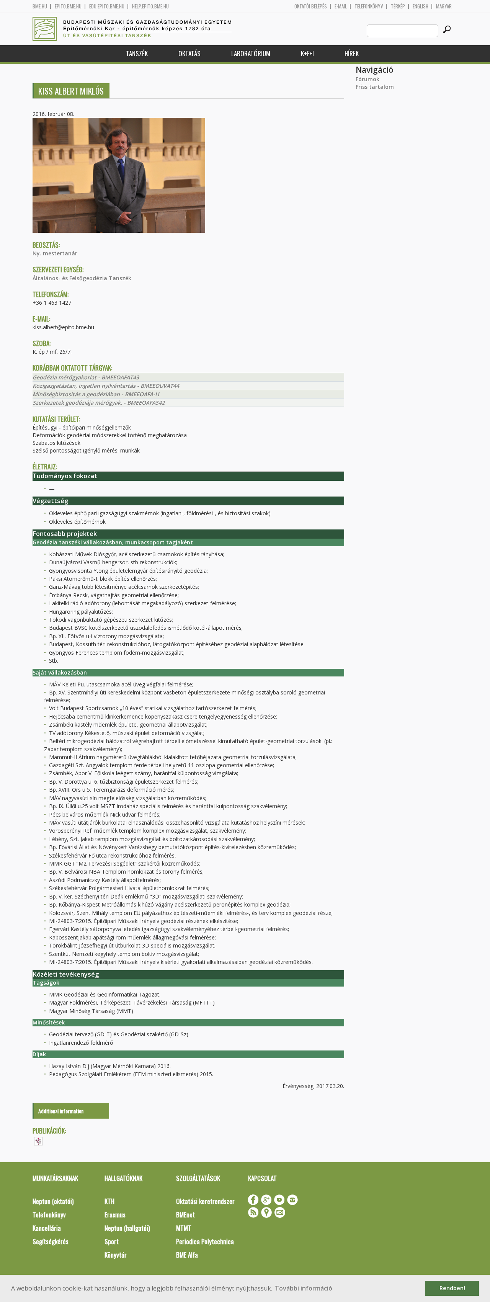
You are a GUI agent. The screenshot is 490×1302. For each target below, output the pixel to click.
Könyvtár (116, 1255)
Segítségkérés (51, 1241)
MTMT (183, 1228)
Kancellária (47, 1228)
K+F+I (307, 53)
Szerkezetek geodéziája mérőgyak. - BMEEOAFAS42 (99, 402)
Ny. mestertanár (55, 253)
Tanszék (137, 53)
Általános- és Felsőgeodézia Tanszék (82, 278)
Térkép (398, 6)
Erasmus (115, 1214)
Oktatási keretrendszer (205, 1201)
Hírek (352, 53)
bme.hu (40, 6)
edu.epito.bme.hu (106, 6)
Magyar (444, 6)
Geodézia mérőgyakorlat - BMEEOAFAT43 (86, 377)
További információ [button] (303, 1288)
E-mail (341, 6)
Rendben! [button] (452, 1288)
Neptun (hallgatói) (127, 1228)
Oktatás (189, 53)
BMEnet (185, 1214)
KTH (109, 1201)
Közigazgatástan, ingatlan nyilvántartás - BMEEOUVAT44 (106, 385)
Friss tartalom (375, 86)
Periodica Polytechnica (205, 1241)
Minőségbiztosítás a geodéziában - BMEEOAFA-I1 (96, 394)
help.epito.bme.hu (150, 6)
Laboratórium (250, 53)
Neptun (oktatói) (53, 1201)
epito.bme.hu (68, 6)
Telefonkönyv (368, 6)
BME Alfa (187, 1255)
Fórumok (367, 79)
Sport (112, 1241)
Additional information (60, 1111)
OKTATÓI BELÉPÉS (310, 6)
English (420, 6)
